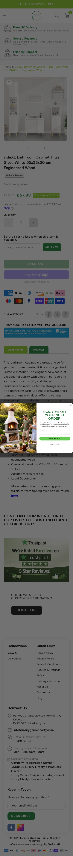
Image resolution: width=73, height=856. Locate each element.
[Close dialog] (71, 405)
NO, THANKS (54, 444)
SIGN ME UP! (54, 438)
